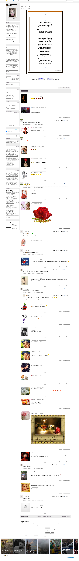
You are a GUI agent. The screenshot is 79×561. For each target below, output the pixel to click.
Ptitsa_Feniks (34, 146)
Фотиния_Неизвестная (10, 184)
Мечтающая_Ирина (35, 171)
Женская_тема (8, 206)
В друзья (13, 18)
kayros (17, 208)
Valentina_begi (8, 177)
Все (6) (18, 89)
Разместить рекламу (70, 557)
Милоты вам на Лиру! (10, 37)
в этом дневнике (9, 131)
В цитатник (68, 117)
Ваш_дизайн (8, 193)
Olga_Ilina (16, 176)
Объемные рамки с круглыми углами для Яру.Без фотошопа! (11, 91)
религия (10, 64)
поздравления (10, 59)
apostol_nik (15, 149)
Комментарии (14, 4)
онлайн (7, 58)
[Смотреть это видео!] (8, 78)
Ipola (7, 174)
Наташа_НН (15, 161)
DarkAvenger (8, 151)
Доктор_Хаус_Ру (9, 159)
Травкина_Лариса (35, 327)
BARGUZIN (8, 150)
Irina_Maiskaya (10, 174)
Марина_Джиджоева (9, 161)
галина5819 (12, 158)
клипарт (15, 54)
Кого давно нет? (9, 148)
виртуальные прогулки (11, 50)
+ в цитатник (32, 8)
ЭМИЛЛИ (15, 184)
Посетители (14, 227)
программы (8, 61)
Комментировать (24, 516)
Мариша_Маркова (35, 158)
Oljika (16, 207)
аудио (16, 47)
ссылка (41, 96)
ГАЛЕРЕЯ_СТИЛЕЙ (9, 198)
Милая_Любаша (9, 182)
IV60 (17, 173)
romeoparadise (16, 155)
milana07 (7, 179)
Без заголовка (8, 29)
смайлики (30, 526)
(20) (14, 37)
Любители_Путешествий (10, 199)
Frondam (14, 208)
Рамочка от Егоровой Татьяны (57, 70)
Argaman (13, 172)
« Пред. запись (39, 90)
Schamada (13, 156)
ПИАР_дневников (14, 200)
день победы (13, 51)
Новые (68, 90)
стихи (12, 65)
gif (6, 47)
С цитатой (64, 117)
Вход (19, 0)
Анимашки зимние (9, 96)
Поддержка (63, 1)
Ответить (60, 117)
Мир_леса (12, 197)
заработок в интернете (12, 141)
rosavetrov (8, 156)
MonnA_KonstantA (15, 154)
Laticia (17, 174)
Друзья (10, 4)
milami (16, 178)
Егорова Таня (6, 5)
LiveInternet (8, 1)
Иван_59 (17, 159)
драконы (7, 53)
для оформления (14, 52)
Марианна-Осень (15, 181)
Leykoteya (10, 175)
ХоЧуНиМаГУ (15, 198)
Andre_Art (10, 172)
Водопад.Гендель (9, 107)
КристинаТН (16, 160)
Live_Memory (13, 193)
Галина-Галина (34, 471)
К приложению (16, 112)
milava (10, 179)
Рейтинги (25, 0)
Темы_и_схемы (8, 192)
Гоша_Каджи (16, 158)
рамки (15, 61)
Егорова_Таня (27, 120)
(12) (12, 39)
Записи (7, 4)
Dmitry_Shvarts (15, 151)
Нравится (62, 87)
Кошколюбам (8, 200)
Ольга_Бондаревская (35, 190)
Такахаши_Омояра (35, 107)
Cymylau (14, 150)
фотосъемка (11, 142)
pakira (10, 155)
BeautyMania (8, 197)
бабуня (33, 375)
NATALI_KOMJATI (9, 176)
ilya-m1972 (10, 152)
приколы (14, 60)
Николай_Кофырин (9, 162)
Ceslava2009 (27, 183)
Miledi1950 (12, 153)
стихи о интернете (13, 66)
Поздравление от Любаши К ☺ (11, 33)
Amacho (33, 276)
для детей (10, 52)
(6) (12, 98)
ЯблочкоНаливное (12, 185)
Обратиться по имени (39, 124)
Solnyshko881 (34, 387)
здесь (58, 79)
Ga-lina (15, 173)
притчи (17, 60)
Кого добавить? (14, 148)
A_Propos (7, 201)
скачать (13, 64)
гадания (17, 50)
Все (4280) (17, 170)
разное (12, 61)
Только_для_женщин (9, 208)
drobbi (7, 152)
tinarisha (16, 156)
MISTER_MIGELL (9, 154)
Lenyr (7, 175)
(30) (17, 79)
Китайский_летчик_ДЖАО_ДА (11, 196)
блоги (7, 141)
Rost (10, 156)
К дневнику (44, 90)
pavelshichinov (34, 94)
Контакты (70, 556)
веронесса (8, 158)
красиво (12, 55)
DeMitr (12, 151)
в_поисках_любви (35, 503)
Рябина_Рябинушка (9, 165)
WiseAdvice (8, 216)
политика (11, 60)
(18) (12, 95)
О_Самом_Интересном (14, 216)
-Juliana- (11, 149)
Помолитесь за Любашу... (10, 25)
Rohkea (12, 155)
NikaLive (33, 202)
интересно (11, 54)
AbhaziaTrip (17, 215)
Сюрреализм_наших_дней (10, 195)
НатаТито (7, 183)
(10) (12, 29)
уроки (13, 67)
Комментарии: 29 (13, 108)
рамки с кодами (10, 62)
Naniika (7, 155)
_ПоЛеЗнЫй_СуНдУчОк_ (10, 194)
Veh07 (12, 177)
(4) (17, 33)
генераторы (8, 51)
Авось (30, 0)
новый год (14, 56)
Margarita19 (8, 153)
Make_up (17, 202)
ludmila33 (13, 178)
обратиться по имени (40, 94)
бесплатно (12, 49)
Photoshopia (8, 203)
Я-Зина (33, 127)
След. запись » (49, 90)
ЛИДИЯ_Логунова (35, 340)
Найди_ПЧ (12, 203)
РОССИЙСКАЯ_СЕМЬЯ (10, 164)
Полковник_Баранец (9, 163)
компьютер (8, 55)
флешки (8, 68)
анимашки (12, 47)
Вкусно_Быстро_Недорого (10, 207)
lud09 (11, 178)
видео (15, 49)
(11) (16, 25)
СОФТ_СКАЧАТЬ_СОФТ (10, 212)
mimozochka (34, 452)
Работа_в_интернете (15, 192)
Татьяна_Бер (34, 399)
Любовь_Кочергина (9, 181)
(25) (13, 96)
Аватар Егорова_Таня (12, 12)
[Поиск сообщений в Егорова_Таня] (16, 129)
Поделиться (67, 87)
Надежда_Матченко (15, 182)
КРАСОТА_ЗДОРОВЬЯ (10, 160)
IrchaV (13, 152)
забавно (10, 53)
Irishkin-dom (16, 152)
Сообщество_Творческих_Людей (11, 204)
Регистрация (16, 0)
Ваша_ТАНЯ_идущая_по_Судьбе (11, 157)
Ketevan (14, 174)
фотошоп (14, 142)
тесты (11, 67)
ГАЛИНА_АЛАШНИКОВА (10, 180)
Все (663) (17, 146)
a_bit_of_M (34, 302)
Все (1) (18, 75)
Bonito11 (11, 150)
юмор (10, 70)
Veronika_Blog (15, 177)
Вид (65, 1)
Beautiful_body (8, 202)
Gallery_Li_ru (13, 202)
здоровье (14, 53)
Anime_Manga (12, 201)
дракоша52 (14, 159)
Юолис (7, 185)
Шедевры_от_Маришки (10, 205)
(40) (7, 92)
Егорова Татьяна (9, 84)
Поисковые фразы (15, 228)
